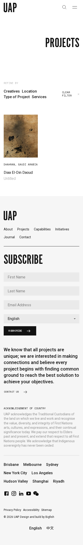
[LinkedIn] (21, 495)
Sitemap (46, 510)
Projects (23, 229)
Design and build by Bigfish (37, 517)
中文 (50, 528)
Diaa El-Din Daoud (18, 172)
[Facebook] (6, 495)
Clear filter (67, 94)
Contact (25, 237)
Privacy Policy (12, 510)
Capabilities (42, 229)
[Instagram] (14, 495)
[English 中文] (41, 318)
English (35, 528)
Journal (9, 237)
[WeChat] (36, 495)
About (8, 229)
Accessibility (31, 510)
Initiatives (62, 229)
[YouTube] (28, 495)
